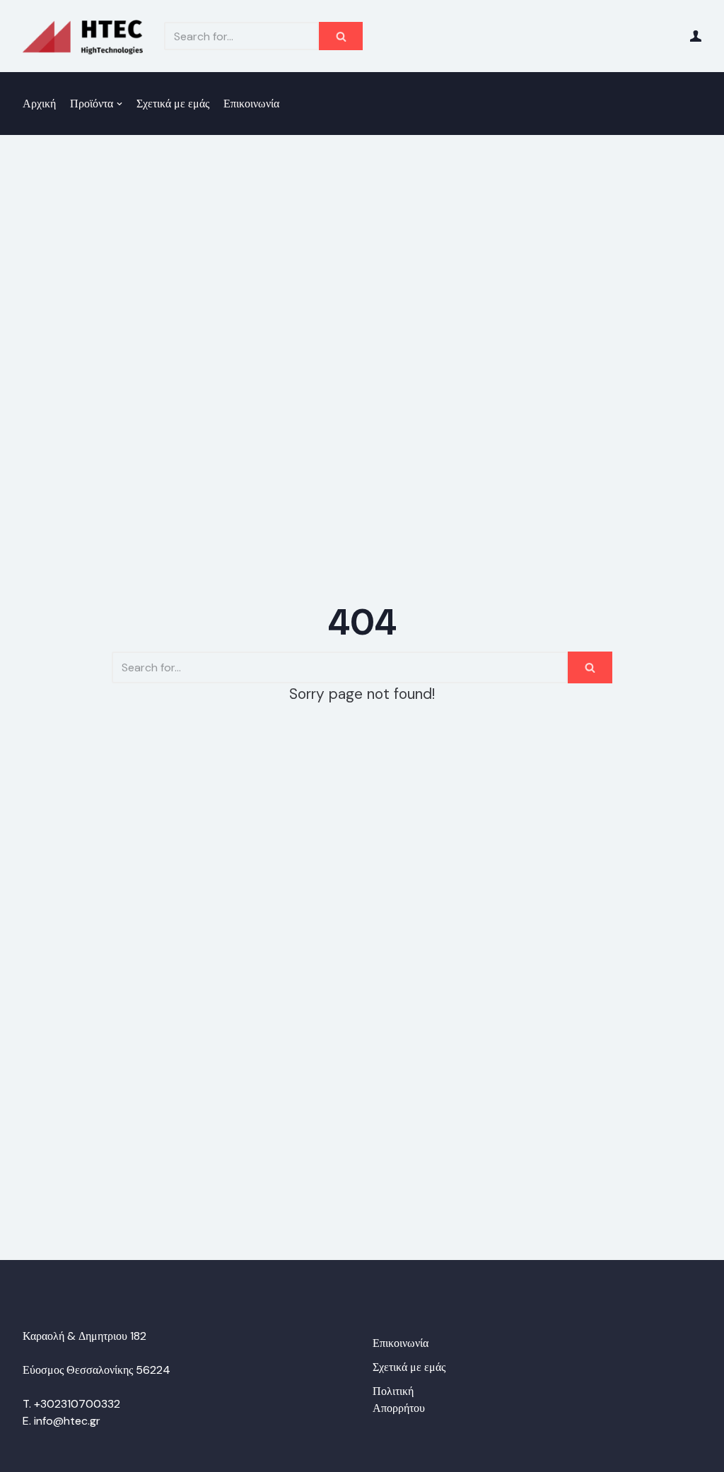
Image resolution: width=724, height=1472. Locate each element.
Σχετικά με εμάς (172, 103)
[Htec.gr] (83, 36)
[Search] (341, 36)
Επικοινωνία (251, 103)
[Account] (695, 36)
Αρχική (39, 103)
